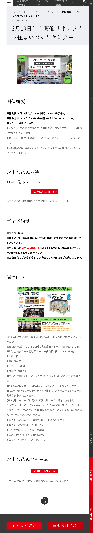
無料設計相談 (65, 525)
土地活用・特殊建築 (61, 3)
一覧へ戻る (44, 500)
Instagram (91, 61)
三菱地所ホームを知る (24, 3)
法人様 (73, 3)
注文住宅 (38, 3)
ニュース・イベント (32, 11)
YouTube (91, 99)
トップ (14, 11)
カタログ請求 (24, 525)
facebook (91, 24)
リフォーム (48, 3)
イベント (51, 11)
